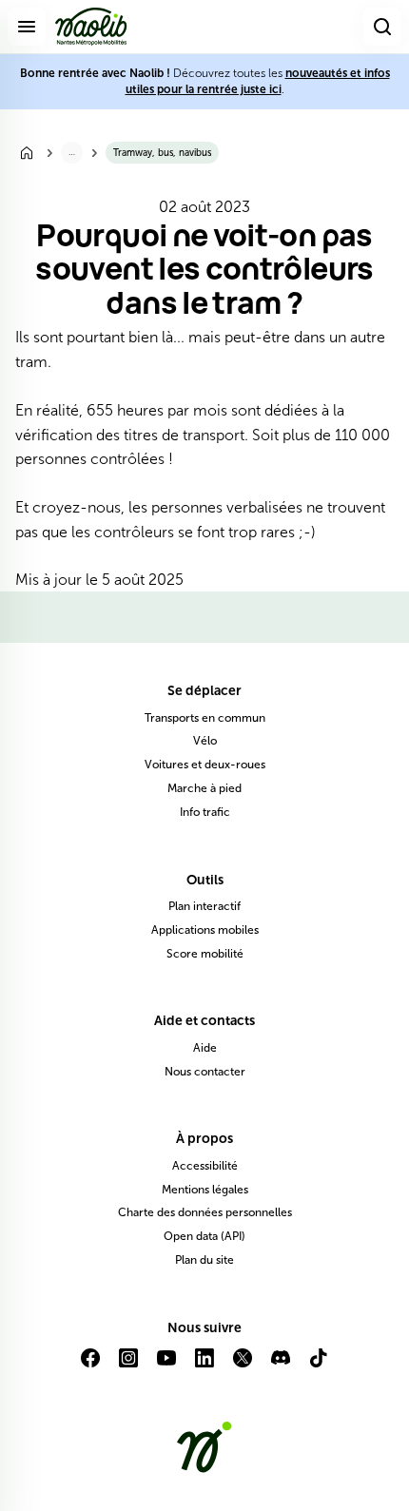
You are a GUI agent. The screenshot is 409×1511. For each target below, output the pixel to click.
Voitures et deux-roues (205, 764)
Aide (205, 1048)
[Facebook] (90, 1365)
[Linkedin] (204, 1365)
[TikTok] (318, 1365)
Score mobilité (204, 953)
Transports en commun (205, 718)
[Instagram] (128, 1365)
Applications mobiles (205, 930)
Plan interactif (204, 906)
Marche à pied (204, 788)
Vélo (205, 740)
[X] (242, 1365)
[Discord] (280, 1365)
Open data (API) (204, 1236)
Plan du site (204, 1260)
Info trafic (205, 812)
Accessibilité (205, 1165)
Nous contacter (205, 1071)
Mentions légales (205, 1189)
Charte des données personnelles (205, 1212)
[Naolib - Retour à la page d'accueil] (90, 27)
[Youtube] (166, 1365)
